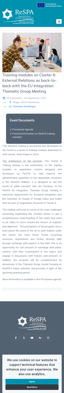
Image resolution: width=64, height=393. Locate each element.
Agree (32, 381)
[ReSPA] (18, 15)
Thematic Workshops (24, 106)
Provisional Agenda (22, 129)
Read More (32, 387)
